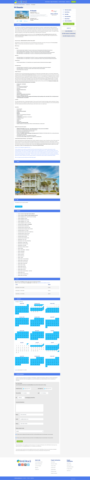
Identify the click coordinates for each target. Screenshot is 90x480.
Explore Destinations (54, 1)
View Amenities (68, 16)
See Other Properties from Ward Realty (68, 33)
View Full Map (19, 206)
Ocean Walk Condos (70, 466)
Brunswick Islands (54, 463)
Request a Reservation (69, 23)
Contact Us (68, 1)
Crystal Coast (53, 467)
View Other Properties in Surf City (69, 35)
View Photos (67, 12)
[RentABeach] (20, 1)
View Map (66, 14)
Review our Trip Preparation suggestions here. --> (23, 147)
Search (74, 1)
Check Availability (68, 20)
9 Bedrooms (28, 4)
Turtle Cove (68, 470)
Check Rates (67, 18)
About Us (24, 478)
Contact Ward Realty (68, 31)
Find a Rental (47, 1)
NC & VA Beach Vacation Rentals (19, 4)
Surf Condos (69, 463)
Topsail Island (53, 465)
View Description (68, 9)
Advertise (32, 478)
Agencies (36, 467)
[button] (17, 180)
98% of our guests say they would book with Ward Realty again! (25, 157)
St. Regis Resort (69, 468)
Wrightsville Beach (54, 473)
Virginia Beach (53, 469)
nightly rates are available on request (44, 282)
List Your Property (62, 1)
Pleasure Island (53, 471)
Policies (28, 478)
